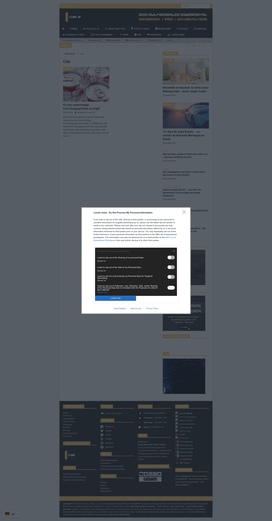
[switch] (171, 257)
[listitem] (136, 251)
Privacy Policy (152, 308)
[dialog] (136, 260)
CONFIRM (115, 298)
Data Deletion (120, 308)
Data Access (136, 308)
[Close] (185, 213)
